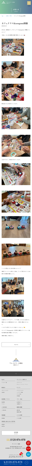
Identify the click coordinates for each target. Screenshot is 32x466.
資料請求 (3, 424)
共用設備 (18, 395)
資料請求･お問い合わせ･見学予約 (8, 421)
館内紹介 (3, 387)
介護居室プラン (19, 403)
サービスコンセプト (20, 390)
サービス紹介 (19, 394)
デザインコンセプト (5, 390)
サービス (18, 387)
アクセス (3, 403)
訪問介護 (18, 410)
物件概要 (3, 415)
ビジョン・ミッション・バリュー (22, 384)
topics (3, 379)
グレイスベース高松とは (22, 379)
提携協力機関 (19, 407)
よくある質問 (19, 415)
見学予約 (3, 426)
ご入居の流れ (4, 407)
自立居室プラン (19, 402)
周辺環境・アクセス (6, 399)
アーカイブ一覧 (4, 382)
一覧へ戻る (16, 344)
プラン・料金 (19, 399)
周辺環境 (3, 402)
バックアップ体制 (20, 392)
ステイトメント (19, 382)
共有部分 (3, 392)
